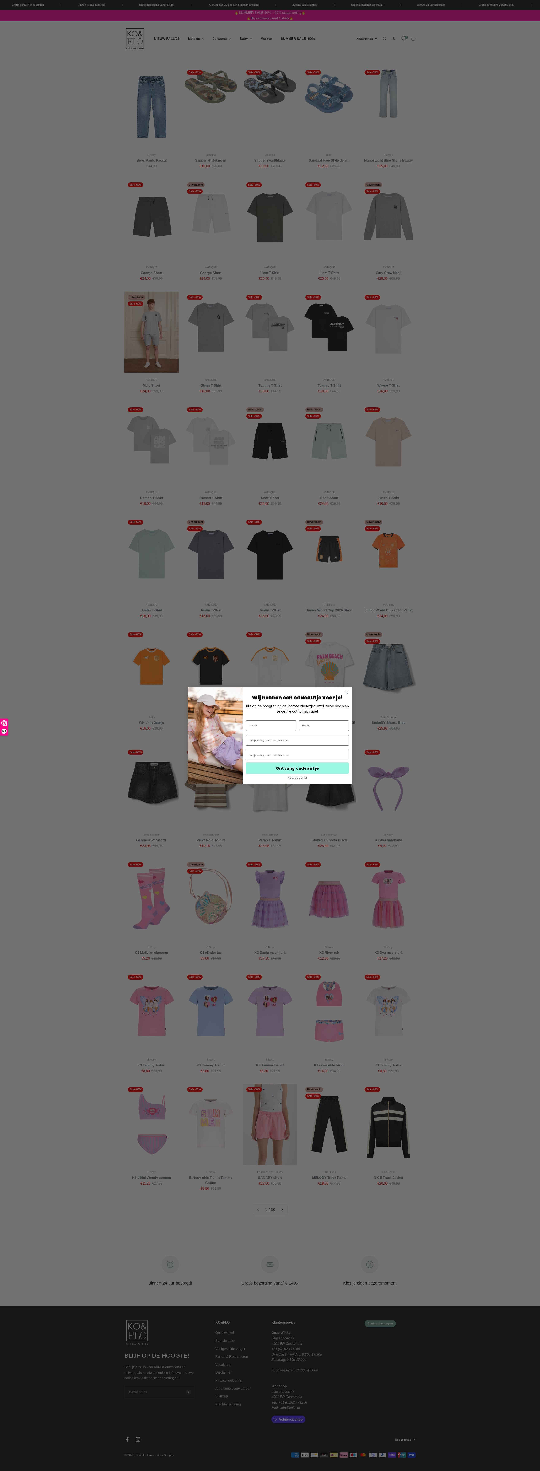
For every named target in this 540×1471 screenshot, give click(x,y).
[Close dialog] (347, 692)
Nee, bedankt (297, 777)
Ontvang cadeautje (297, 768)
